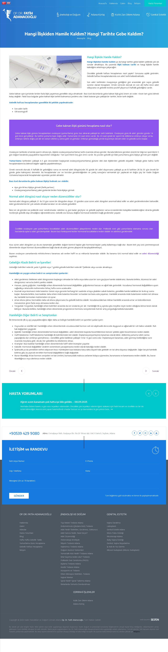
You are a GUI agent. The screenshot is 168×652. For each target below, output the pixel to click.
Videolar (23, 529)
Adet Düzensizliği (68, 536)
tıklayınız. (136, 631)
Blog (130, 3)
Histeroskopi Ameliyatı (70, 540)
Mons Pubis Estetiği (115, 533)
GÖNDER (19, 495)
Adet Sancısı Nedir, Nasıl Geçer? (74, 533)
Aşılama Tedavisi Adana (71, 563)
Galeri (122, 3)
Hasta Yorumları (155, 3)
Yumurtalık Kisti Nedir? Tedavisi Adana (77, 553)
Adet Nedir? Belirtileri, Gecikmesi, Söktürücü (79, 529)
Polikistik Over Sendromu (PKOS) (74, 560)
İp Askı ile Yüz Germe (116, 546)
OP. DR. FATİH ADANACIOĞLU (35, 514)
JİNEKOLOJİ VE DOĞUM (73, 514)
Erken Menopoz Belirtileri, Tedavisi (75, 574)
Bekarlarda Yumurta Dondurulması (75, 584)
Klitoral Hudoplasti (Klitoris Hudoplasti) (123, 550)
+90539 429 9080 (24, 433)
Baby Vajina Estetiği (115, 540)
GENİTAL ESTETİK (117, 514)
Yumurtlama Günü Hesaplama (32, 543)
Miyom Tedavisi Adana (70, 543)
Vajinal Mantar (67, 577)
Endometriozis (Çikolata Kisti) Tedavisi (77, 526)
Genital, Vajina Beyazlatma (118, 543)
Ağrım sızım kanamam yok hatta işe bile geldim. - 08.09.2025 (53, 401)
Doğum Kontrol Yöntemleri (72, 550)
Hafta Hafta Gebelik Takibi (31, 540)
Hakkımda (113, 3)
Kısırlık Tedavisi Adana (70, 567)
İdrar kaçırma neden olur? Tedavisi (75, 557)
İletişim (137, 3)
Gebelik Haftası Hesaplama (31, 546)
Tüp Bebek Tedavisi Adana (72, 522)
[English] (8, 3)
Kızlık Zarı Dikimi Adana (83, 600)
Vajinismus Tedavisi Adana (72, 546)
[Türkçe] (4, 3)
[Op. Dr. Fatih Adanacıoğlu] (19, 16)
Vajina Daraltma (113, 522)
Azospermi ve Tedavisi (70, 570)
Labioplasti (111, 526)
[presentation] (149, 393)
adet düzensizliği (150, 253)
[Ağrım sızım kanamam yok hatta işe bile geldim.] (112, 409)
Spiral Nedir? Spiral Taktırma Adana (75, 581)
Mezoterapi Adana (114, 536)
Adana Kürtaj (78, 604)
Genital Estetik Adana (116, 529)
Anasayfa (102, 3)
